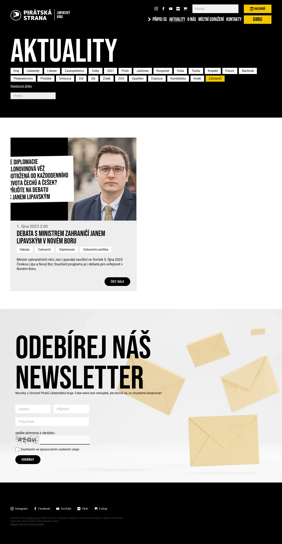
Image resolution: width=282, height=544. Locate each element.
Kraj (16, 71)
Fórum (229, 71)
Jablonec (142, 71)
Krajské (213, 71)
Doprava (157, 78)
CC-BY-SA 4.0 (33, 518)
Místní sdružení (211, 19)
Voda (180, 71)
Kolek (197, 78)
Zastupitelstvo (74, 71)
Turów (196, 71)
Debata (25, 249)
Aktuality (177, 19)
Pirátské (45, 78)
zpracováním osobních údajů (59, 449)
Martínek (248, 71)
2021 (110, 71)
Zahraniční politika (95, 249)
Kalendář (259, 9)
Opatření (137, 78)
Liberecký (33, 71)
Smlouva (65, 78)
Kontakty (234, 19)
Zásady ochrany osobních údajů (27, 524)
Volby (95, 71)
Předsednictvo (23, 78)
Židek (106, 78)
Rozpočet (163, 71)
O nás (191, 19)
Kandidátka (178, 78)
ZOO (121, 78)
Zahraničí (215, 78)
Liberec (52, 71)
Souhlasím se (50, 449)
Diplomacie (67, 249)
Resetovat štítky (21, 86)
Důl (81, 78)
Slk (93, 78)
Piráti (125, 71)
